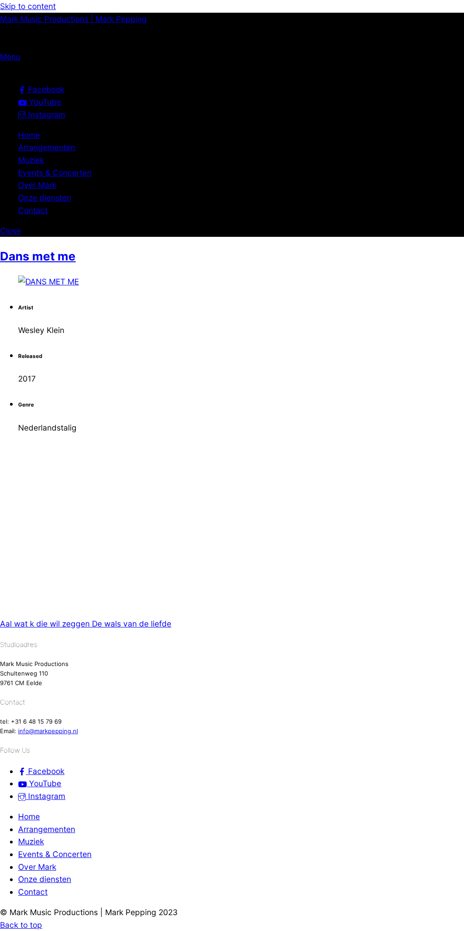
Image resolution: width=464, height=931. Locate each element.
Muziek (31, 160)
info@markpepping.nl (48, 731)
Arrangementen (46, 147)
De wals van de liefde (130, 623)
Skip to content (28, 6)
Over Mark (37, 185)
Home (29, 135)
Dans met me (38, 256)
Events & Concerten (55, 172)
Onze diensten (44, 197)
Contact (33, 210)
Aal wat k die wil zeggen (45, 623)
